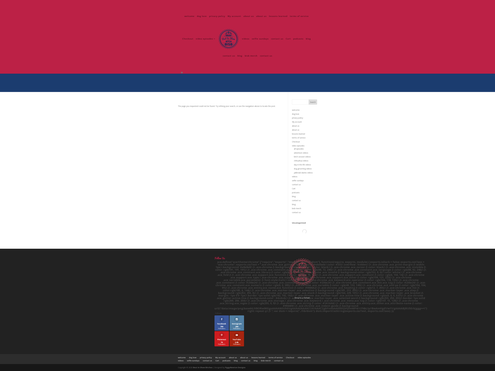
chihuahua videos (301, 160)
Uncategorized (299, 223)
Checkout (187, 39)
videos (245, 39)
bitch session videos (302, 156)
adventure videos (301, 153)
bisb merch (251, 56)
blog (308, 39)
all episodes (299, 149)
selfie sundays (260, 39)
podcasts (298, 39)
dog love (202, 16)
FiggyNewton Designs (235, 367)
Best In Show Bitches (202, 367)
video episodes (204, 39)
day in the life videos (302, 164)
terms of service (299, 16)
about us (249, 16)
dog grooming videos (303, 168)
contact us (277, 39)
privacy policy (217, 16)
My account (234, 16)
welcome (189, 16)
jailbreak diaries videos (303, 172)
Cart (288, 39)
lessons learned (278, 16)
